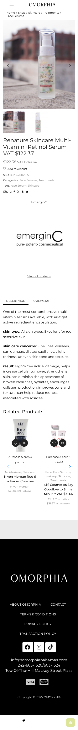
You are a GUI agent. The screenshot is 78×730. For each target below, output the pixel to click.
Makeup (51, 476)
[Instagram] (39, 647)
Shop (21, 12)
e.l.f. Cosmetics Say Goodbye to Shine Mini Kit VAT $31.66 (58, 489)
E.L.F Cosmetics (58, 499)
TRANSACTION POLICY (38, 634)
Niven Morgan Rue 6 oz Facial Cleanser (20, 479)
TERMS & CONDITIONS (38, 614)
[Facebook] (27, 647)
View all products (39, 276)
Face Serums (15, 16)
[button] (8, 65)
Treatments (51, 12)
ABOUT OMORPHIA (25, 604)
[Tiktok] (50, 647)
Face (48, 472)
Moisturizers (13, 472)
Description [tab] (15, 300)
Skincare (34, 12)
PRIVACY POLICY (38, 624)
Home (10, 12)
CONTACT (58, 604)
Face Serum (18, 185)
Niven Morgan (20, 486)
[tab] (15, 301)
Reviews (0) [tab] (40, 300)
